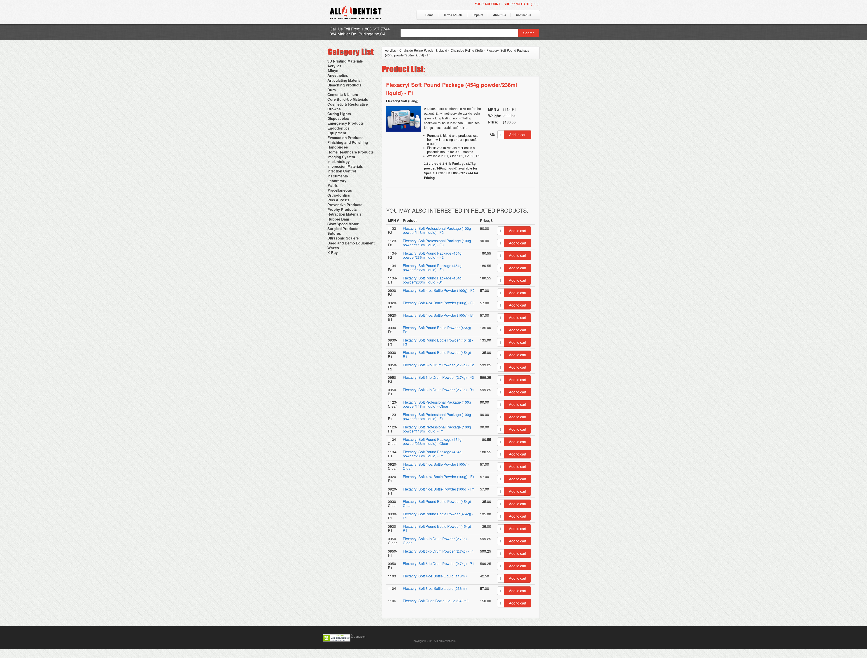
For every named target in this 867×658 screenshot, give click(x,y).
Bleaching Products (344, 85)
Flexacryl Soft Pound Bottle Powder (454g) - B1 (438, 354)
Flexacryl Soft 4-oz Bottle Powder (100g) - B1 (439, 315)
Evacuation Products (345, 137)
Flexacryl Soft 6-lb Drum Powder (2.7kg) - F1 (438, 551)
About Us (499, 15)
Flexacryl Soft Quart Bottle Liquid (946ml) (435, 600)
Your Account (487, 4)
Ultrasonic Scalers (343, 238)
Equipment (336, 133)
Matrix (332, 185)
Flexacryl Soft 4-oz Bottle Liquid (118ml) (435, 576)
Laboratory (336, 181)
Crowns (334, 109)
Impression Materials (345, 166)
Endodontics (338, 128)
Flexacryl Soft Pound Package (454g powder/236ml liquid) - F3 (432, 267)
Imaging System (341, 157)
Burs (331, 90)
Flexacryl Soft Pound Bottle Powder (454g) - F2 (438, 329)
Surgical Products (342, 228)
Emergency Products (345, 123)
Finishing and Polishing (347, 142)
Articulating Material (344, 80)
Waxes (333, 248)
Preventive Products (344, 204)
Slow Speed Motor (343, 224)
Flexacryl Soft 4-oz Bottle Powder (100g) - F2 (439, 290)
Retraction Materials (344, 214)
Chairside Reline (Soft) (467, 50)
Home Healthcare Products (350, 152)
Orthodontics (338, 195)
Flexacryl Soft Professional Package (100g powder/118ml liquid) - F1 (437, 416)
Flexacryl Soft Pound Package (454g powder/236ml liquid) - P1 (432, 453)
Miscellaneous (339, 190)
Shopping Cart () (521, 4)
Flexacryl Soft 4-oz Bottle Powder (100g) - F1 (439, 476)
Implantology (338, 161)
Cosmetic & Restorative (347, 104)
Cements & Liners (342, 94)
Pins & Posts (338, 200)
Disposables (338, 118)
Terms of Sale (453, 15)
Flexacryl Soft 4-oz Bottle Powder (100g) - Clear (436, 466)
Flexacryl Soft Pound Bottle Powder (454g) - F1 (438, 516)
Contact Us (523, 15)
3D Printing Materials (345, 61)
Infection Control (341, 171)
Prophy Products (342, 209)
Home (429, 15)
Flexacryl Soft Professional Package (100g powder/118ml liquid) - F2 (437, 230)
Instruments (337, 176)
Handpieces (337, 147)
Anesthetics (337, 75)
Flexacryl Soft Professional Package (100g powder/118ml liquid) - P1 (437, 429)
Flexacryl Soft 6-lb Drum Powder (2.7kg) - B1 (438, 389)
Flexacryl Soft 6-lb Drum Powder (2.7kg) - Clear (436, 540)
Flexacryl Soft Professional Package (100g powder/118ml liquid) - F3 (437, 242)
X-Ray (332, 252)
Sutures (334, 233)
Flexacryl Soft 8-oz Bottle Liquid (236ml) (435, 588)
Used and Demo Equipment (351, 243)
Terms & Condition (354, 636)
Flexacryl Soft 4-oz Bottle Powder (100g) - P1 (439, 489)
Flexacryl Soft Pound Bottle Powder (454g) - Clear (438, 503)
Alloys (332, 70)
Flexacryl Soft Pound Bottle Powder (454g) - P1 (438, 528)
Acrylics (334, 66)
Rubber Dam (338, 219)
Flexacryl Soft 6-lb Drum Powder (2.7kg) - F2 (438, 364)
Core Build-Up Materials (347, 99)
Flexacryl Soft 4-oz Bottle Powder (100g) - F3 (439, 302)
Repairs (478, 15)
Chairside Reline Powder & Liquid (423, 50)
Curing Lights (339, 114)
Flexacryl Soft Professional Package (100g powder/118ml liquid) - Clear (437, 404)
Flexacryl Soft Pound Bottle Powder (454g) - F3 (438, 342)
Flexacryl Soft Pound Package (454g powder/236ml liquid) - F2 (432, 255)
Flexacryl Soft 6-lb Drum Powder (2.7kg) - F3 (438, 377)
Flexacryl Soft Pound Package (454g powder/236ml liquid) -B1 (432, 280)
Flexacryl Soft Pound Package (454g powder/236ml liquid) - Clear (432, 441)
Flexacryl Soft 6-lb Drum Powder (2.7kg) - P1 (438, 563)
